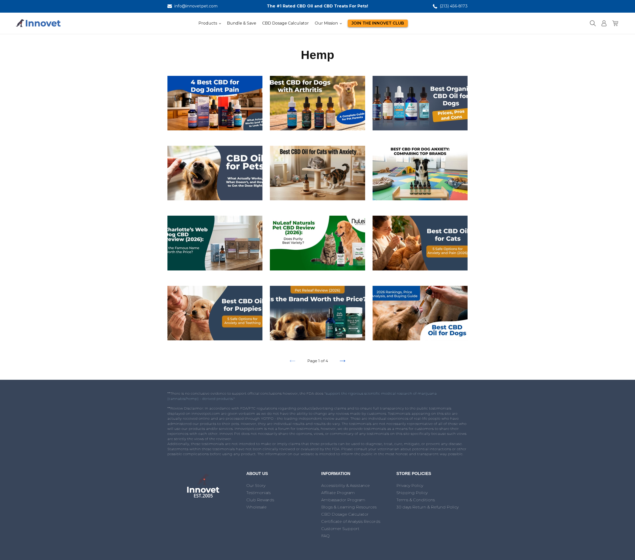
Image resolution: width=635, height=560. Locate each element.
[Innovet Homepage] (38, 23)
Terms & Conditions (415, 500)
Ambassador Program (343, 500)
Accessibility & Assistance (345, 485)
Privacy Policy (409, 485)
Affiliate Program (338, 492)
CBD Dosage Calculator (345, 514)
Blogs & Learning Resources (349, 507)
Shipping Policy (412, 492)
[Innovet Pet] (203, 497)
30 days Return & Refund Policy (427, 507)
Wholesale (256, 507)
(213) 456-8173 (454, 6)
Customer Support (340, 528)
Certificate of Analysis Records (350, 521)
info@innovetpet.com (196, 6)
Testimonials (258, 492)
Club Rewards (260, 500)
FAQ (325, 535)
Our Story (255, 485)
